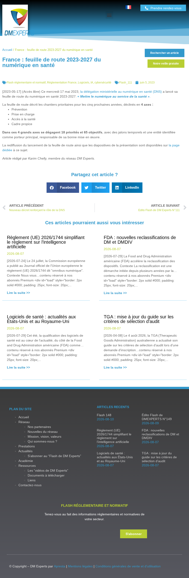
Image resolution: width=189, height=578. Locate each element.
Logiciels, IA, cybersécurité (94, 82)
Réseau (24, 422)
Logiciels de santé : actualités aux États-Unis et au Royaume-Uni (115, 457)
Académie (25, 461)
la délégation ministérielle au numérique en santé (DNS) (121, 91)
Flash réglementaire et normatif (26, 82)
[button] (109, 15)
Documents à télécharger (46, 475)
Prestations (26, 446)
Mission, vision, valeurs (44, 436)
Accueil (7, 50)
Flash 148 (104, 415)
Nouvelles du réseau (43, 432)
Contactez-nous (29, 485)
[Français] (128, 8)
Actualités (25, 451)
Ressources (27, 465)
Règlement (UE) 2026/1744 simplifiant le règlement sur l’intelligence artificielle (114, 436)
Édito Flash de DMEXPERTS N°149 (157, 417)
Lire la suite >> (18, 293)
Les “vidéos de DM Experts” (48, 470)
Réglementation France (62, 82)
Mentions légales (80, 566)
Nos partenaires (39, 427)
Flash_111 (125, 82)
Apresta (59, 566)
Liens (31, 480)
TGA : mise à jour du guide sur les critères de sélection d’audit (159, 457)
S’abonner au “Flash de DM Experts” (54, 456)
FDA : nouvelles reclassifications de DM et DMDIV (160, 434)
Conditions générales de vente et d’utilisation (128, 566)
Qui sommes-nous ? (42, 441)
